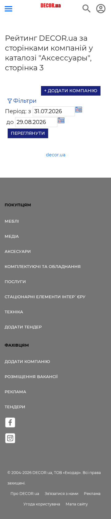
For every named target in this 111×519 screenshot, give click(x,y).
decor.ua (55, 155)
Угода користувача (41, 504)
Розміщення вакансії (31, 376)
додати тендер (23, 326)
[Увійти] (100, 8)
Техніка (14, 311)
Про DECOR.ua (24, 493)
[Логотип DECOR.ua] (51, 5)
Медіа (12, 236)
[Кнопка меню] (8, 8)
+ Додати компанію (70, 90)
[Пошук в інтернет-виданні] (86, 8)
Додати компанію (27, 361)
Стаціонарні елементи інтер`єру (45, 296)
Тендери (15, 406)
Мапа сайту (77, 504)
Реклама (15, 391)
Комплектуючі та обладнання (43, 266)
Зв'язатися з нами (61, 493)
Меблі (12, 221)
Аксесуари (18, 251)
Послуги (15, 281)
